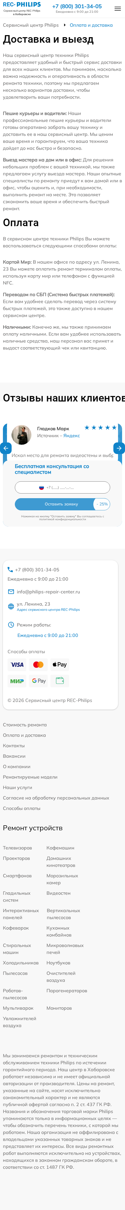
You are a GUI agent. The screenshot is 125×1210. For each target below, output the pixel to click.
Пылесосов (15, 973)
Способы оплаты (21, 808)
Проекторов (16, 858)
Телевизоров (17, 848)
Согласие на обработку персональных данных (56, 798)
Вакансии (14, 756)
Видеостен (59, 893)
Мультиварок (18, 1008)
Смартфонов (17, 875)
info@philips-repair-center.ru (48, 592)
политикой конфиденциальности (62, 519)
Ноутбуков (58, 963)
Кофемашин (60, 848)
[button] (6, 448)
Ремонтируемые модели (30, 777)
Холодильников (21, 963)
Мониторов (59, 1008)
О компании (17, 766)
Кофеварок (16, 928)
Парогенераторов (67, 990)
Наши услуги (17, 787)
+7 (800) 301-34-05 (77, 6)
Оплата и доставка (24, 735)
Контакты (14, 745)
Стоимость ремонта (25, 725)
